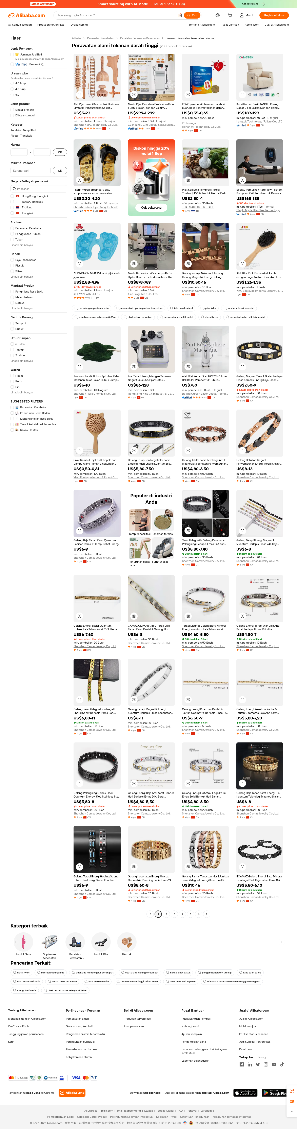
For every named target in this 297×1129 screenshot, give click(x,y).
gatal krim (210, 308)
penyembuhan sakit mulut (178, 317)
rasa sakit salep (252, 972)
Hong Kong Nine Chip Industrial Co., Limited (151, 393)
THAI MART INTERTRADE (198, 207)
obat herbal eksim (98, 981)
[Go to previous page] (150, 914)
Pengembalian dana (193, 1041)
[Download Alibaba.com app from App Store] (245, 1093)
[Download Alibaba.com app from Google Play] (275, 1093)
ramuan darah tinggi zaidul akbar (139, 981)
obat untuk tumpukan (140, 317)
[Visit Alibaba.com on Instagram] (265, 1064)
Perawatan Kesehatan (100, 38)
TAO (180, 1110)
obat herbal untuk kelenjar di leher (67, 990)
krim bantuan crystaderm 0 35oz (97, 317)
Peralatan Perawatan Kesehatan (140, 38)
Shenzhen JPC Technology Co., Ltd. (96, 124)
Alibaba (76, 38)
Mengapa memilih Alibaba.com (27, 1018)
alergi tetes (211, 317)
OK (60, 152)
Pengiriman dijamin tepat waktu (85, 1034)
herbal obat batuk (180, 972)
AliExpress (90, 1110)
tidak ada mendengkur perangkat (95, 972)
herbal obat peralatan (64, 981)
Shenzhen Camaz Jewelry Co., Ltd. (203, 290)
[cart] (231, 16)
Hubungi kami (190, 1026)
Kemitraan (245, 1049)
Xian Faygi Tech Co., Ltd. (143, 294)
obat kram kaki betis (28, 981)
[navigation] (39, 476)
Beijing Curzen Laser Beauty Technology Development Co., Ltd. (205, 393)
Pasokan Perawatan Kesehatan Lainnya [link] (190, 38)
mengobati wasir (26, 990)
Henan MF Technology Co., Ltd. (201, 126)
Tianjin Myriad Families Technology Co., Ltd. (259, 210)
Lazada (148, 1110)
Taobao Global (165, 1110)
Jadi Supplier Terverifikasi (255, 1041)
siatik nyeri (23, 972)
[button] (179, 15)
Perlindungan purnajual (80, 1041)
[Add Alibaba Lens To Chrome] (72, 1093)
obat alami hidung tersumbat (141, 972)
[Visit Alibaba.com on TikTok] (282, 1064)
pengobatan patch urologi (217, 972)
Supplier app (152, 1092)
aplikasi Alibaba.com (215, 1092)
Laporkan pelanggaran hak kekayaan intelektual (204, 1051)
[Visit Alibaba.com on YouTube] (274, 1064)
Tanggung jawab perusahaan (26, 1034)
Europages (207, 1110)
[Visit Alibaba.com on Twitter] (257, 1064)
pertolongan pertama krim (94, 308)
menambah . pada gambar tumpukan (141, 308)
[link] (291, 1090)
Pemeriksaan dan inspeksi (82, 1049)
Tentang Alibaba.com (22, 1010)
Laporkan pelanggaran (195, 1060)
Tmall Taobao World (129, 1110)
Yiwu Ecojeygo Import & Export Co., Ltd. (259, 290)
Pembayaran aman (77, 1018)
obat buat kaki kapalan (183, 981)
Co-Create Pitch (18, 1026)
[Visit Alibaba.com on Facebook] (241, 1064)
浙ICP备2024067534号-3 (252, 1123)
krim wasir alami (183, 308)
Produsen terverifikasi (137, 1018)
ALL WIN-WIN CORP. (87, 294)
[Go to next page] (206, 914)
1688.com (107, 1110)
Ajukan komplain (191, 1034)
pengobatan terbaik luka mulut (247, 317)
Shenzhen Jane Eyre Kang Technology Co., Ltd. (97, 207)
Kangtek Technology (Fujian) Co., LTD (259, 121)
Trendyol (191, 1110)
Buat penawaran (134, 1026)
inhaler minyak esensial (241, 308)
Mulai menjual (247, 1026)
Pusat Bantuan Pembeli (196, 1018)
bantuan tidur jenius (52, 972)
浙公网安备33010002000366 (214, 1123)
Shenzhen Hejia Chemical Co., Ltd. (95, 393)
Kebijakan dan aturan (79, 1057)
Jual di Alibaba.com (251, 1018)
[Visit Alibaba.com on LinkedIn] (249, 1064)
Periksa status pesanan (253, 1034)
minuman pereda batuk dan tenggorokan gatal (233, 981)
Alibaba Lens (31, 1092)
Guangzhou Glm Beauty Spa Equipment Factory (151, 124)
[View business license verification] (185, 1123)
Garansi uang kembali (79, 1026)
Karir (11, 1041)
